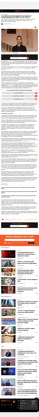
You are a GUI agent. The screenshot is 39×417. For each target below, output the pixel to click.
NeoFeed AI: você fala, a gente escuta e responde (26, 329)
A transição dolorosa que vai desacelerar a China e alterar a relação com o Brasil (26, 254)
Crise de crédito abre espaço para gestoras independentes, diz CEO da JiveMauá (27, 382)
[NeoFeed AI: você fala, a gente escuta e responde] (8, 330)
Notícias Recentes (5, 247)
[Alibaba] (8, 321)
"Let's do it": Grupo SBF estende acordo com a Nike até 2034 (26, 311)
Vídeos (2, 346)
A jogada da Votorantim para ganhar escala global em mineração (26, 338)
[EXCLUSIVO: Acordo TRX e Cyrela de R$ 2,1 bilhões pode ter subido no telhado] (8, 303)
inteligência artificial (15, 151)
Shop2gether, (31, 219)
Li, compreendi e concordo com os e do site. (15, 243)
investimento (32, 155)
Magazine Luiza (16, 68)
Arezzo (33, 144)
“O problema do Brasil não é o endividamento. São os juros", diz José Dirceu (26, 353)
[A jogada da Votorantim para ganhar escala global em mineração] (8, 339)
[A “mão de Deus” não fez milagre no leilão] (8, 281)
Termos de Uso (18, 242)
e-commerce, (13, 219)
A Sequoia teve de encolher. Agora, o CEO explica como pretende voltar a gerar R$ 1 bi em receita (27, 362)
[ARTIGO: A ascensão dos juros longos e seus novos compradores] (8, 263)
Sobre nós (19, 400)
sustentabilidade (24, 141)
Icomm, (18, 219)
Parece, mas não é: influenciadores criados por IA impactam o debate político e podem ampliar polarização (27, 372)
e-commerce (10, 61)
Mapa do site (19, 407)
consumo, (6, 219)
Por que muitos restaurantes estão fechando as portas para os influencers (27, 289)
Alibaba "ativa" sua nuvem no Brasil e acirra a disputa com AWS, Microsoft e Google (28, 320)
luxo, (22, 219)
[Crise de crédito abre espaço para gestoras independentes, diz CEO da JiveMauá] (8, 382)
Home (2, 14)
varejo (35, 219)
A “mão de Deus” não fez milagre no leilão (27, 280)
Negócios (6, 14)
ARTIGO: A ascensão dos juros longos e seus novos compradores (27, 262)
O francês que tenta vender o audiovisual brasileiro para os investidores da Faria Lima (25, 271)
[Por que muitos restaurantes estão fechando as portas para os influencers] (8, 290)
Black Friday (3, 168)
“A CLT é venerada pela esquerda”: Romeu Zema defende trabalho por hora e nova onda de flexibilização (27, 391)
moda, (25, 219)
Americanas (21, 68)
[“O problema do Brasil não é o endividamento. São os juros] (8, 353)
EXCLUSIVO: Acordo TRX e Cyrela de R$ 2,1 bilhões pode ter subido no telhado (28, 303)
